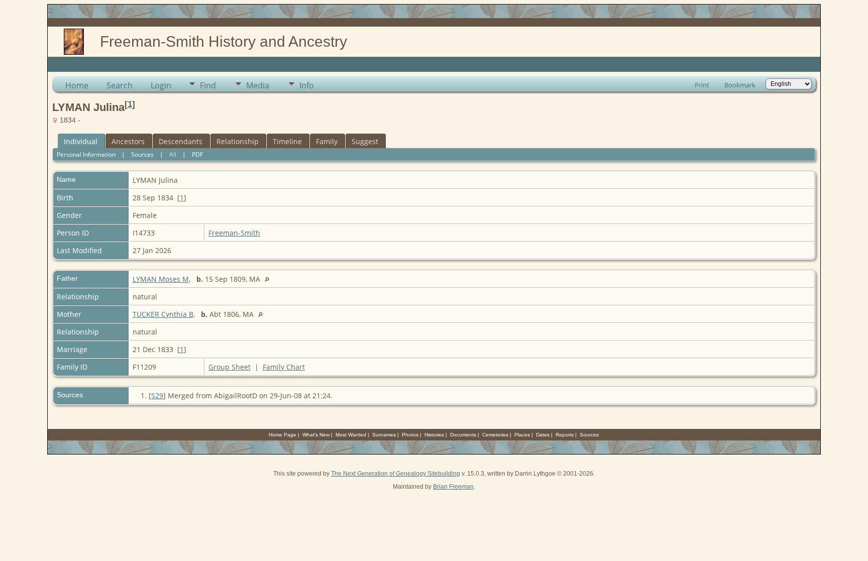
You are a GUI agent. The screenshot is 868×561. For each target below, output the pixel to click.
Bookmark (739, 84)
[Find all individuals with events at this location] (269, 279)
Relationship (237, 141)
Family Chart (284, 367)
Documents (463, 434)
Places (522, 434)
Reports (565, 434)
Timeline (287, 141)
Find (208, 85)
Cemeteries (495, 434)
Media (257, 85)
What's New (316, 434)
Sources (142, 154)
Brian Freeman (453, 486)
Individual (80, 141)
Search (119, 85)
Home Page (282, 434)
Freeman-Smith (234, 233)
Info (306, 85)
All (172, 154)
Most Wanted (351, 434)
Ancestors (128, 141)
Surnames (384, 434)
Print (702, 84)
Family (327, 141)
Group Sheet (229, 367)
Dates (543, 434)
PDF (197, 154)
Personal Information (86, 154)
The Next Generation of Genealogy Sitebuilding (395, 473)
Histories (434, 434)
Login (161, 85)
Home (76, 85)
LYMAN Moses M (161, 279)
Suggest (365, 141)
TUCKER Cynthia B (163, 314)
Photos (410, 434)
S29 (157, 395)
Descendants (180, 141)
